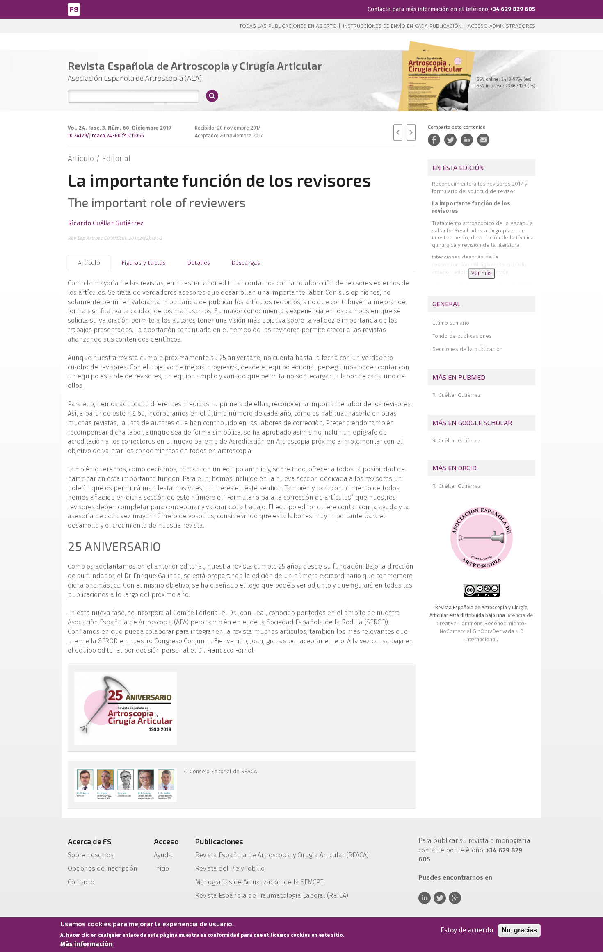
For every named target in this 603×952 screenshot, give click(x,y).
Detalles (198, 262)
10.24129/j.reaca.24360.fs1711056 (106, 135)
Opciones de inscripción (102, 868)
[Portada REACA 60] (435, 90)
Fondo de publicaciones (462, 336)
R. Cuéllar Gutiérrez (456, 395)
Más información (86, 944)
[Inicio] (74, 9)
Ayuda (163, 855)
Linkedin (424, 898)
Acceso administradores (501, 26)
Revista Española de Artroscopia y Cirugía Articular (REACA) (282, 855)
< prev (397, 132)
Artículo (89, 262)
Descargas (245, 262)
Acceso (166, 841)
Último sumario (450, 322)
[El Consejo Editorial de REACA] (125, 785)
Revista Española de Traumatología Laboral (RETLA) (271, 896)
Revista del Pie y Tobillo (230, 868)
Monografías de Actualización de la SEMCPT (259, 882)
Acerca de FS (90, 841)
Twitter (440, 898)
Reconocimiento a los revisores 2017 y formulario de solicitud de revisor (479, 187)
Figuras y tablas (143, 262)
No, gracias (519, 930)
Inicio (161, 868)
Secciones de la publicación (467, 349)
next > (411, 132)
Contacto (81, 882)
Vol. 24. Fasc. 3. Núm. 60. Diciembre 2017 (120, 128)
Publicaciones (219, 841)
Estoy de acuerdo (467, 930)
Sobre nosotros (91, 855)
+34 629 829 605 (512, 9)
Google (455, 898)
